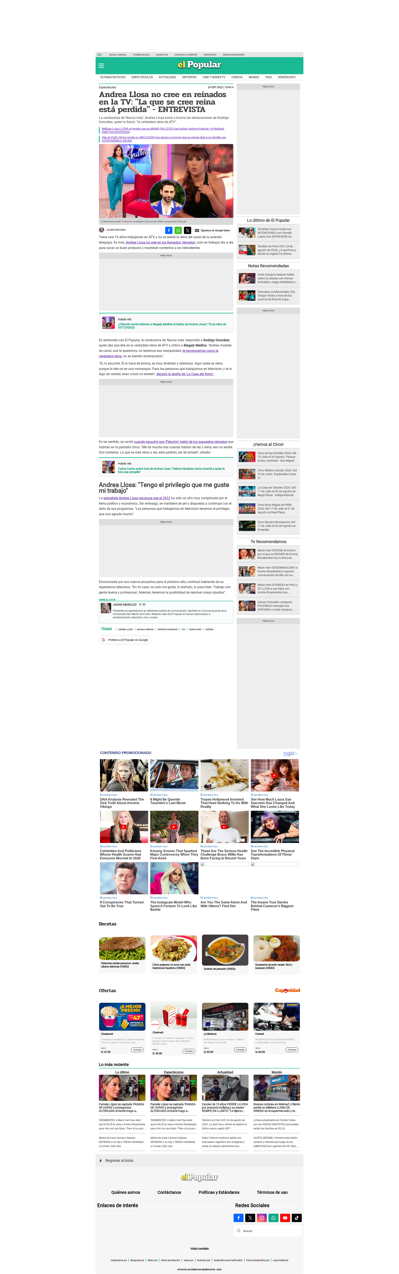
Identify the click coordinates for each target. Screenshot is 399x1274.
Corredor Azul (141, 55)
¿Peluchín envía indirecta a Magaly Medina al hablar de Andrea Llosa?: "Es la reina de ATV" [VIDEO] (172, 326)
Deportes (189, 77)
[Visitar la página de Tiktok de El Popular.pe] (297, 1218)
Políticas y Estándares (219, 1192)
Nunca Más (195, 629)
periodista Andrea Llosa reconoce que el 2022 (136, 498)
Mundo (254, 77)
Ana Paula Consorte (185, 55)
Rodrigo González (168, 629)
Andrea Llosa (125, 629)
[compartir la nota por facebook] (169, 230)
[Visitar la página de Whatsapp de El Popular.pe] (273, 1218)
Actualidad (167, 77)
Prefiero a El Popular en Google (128, 640)
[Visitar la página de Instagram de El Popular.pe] (262, 1218)
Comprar (137, 1050)
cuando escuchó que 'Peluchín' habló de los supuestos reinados (180, 442)
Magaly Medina (117, 55)
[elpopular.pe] (199, 69)
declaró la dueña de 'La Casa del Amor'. (185, 374)
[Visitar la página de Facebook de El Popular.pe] (239, 1218)
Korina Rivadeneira (234, 55)
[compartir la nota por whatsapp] (178, 230)
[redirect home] (199, 1178)
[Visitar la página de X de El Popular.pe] (250, 1218)
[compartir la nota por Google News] (212, 230)
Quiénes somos (125, 1192)
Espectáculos (142, 77)
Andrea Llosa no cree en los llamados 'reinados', (161, 242)
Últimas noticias (112, 77)
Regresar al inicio (119, 1160)
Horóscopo (210, 55)
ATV (183, 629)
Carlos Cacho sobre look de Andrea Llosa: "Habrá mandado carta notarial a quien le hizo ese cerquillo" (171, 470)
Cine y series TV (214, 77)
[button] (101, 66)
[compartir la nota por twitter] (187, 230)
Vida (268, 77)
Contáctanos (169, 1192)
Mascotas (162, 55)
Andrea (209, 629)
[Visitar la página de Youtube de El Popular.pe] (285, 1218)
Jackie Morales (116, 230)
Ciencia (237, 77)
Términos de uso (272, 1192)
